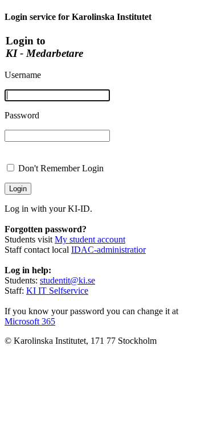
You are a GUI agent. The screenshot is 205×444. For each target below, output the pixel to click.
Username (23, 75)
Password (22, 115)
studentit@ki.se (67, 280)
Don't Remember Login (61, 168)
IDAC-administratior (108, 249)
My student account (90, 239)
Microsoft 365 (30, 321)
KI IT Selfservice (57, 290)
